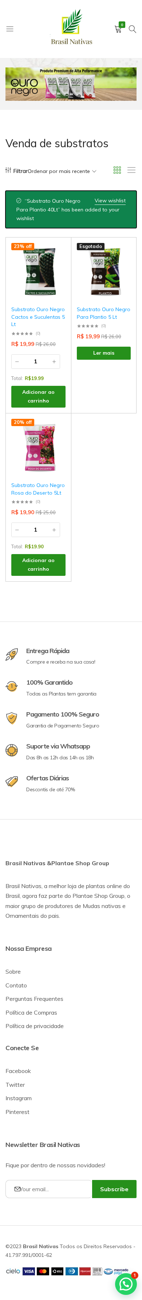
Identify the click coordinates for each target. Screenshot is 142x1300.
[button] (56, 272)
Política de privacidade (34, 1025)
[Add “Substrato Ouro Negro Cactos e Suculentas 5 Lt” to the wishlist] (56, 253)
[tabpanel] (71, 84)
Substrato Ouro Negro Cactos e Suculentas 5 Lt (38, 316)
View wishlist (110, 200)
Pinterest (17, 1111)
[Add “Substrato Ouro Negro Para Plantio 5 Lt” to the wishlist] (121, 253)
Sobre (13, 971)
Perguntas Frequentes (34, 998)
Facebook (18, 1070)
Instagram (18, 1098)
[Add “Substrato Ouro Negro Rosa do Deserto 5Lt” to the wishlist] (56, 429)
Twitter (15, 1084)
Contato (16, 985)
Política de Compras (31, 1012)
